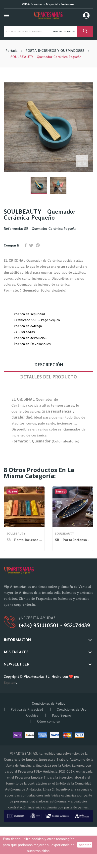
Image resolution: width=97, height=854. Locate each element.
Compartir (26, 245)
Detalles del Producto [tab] (48, 376)
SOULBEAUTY (15, 533)
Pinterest (38, 245)
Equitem (10, 682)
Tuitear (31, 245)
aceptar (85, 845)
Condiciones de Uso (72, 709)
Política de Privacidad (27, 709)
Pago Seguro (61, 715)
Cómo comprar (48, 721)
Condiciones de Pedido (48, 703)
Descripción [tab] (48, 364)
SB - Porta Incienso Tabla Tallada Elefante (24, 540)
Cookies (32, 715)
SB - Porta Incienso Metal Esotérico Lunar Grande (73, 540)
